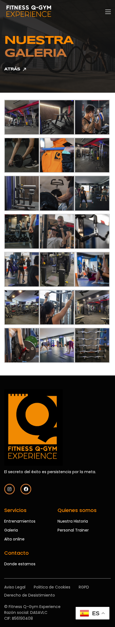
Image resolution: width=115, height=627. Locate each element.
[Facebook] (25, 489)
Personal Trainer (73, 530)
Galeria (11, 530)
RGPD (84, 587)
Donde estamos (19, 564)
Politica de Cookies (52, 587)
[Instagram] (9, 489)
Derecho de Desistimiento (29, 595)
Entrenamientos (19, 521)
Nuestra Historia (73, 521)
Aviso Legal (14, 587)
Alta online (14, 539)
